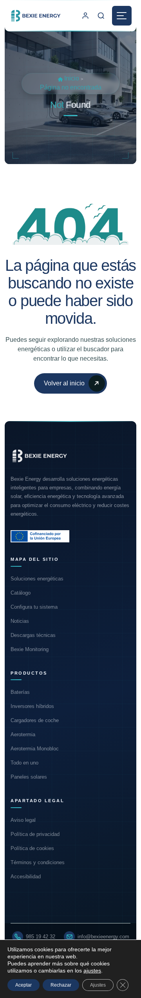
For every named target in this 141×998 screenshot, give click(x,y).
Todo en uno (24, 763)
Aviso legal (23, 820)
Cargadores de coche (35, 720)
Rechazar (61, 985)
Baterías (20, 692)
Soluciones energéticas (37, 579)
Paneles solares (29, 777)
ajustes (92, 970)
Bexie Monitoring (30, 649)
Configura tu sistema (34, 607)
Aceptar (23, 985)
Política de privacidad (35, 834)
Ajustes (98, 985)
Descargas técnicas (33, 635)
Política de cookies (32, 848)
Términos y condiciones (38, 862)
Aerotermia (23, 734)
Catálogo (21, 593)
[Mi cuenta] (85, 15)
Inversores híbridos (32, 706)
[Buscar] (101, 15)
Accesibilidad (26, 876)
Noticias (20, 621)
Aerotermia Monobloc (35, 749)
